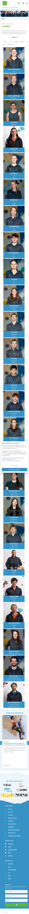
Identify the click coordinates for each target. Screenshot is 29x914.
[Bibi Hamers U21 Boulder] (14, 189)
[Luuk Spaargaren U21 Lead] (14, 242)
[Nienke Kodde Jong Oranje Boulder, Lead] (14, 507)
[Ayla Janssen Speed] (14, 137)
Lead (11, 41)
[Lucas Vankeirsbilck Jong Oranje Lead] (14, 401)
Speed (22, 41)
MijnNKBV (12, 9)
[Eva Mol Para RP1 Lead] (14, 560)
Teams (7, 24)
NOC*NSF (10, 864)
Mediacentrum (12, 833)
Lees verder (6, 765)
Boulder (16, 41)
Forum (18, 9)
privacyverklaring (8, 460)
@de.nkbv (10, 844)
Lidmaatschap (5, 7)
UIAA (9, 867)
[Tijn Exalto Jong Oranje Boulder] (14, 348)
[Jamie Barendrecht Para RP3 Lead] (14, 613)
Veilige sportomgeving (13, 830)
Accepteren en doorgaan (14, 469)
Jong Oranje (10, 44)
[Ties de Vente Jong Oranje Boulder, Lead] (14, 533)
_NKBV (9, 847)
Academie (10, 821)
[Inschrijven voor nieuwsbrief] (16, 904)
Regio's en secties (12, 818)
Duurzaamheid (12, 824)
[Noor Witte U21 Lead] (14, 163)
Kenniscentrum (5, 9)
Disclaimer (4, 910)
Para (4, 44)
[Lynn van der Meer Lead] (14, 57)
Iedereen (5, 41)
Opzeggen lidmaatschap (14, 836)
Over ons (10, 812)
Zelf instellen (14, 465)
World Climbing (12, 870)
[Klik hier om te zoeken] (19, 3)
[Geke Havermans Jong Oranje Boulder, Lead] (14, 480)
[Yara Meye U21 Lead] (14, 269)
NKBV (9, 853)
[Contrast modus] (27, 3)
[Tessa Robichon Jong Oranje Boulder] (14, 295)
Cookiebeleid (5, 912)
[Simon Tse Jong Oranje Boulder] (14, 375)
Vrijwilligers (11, 827)
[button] (23, 3)
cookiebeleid (17, 460)
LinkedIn (10, 855)
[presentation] (1, 743)
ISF (9, 873)
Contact (10, 809)
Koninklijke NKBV (12, 850)
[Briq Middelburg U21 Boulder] (14, 216)
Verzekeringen (14, 7)
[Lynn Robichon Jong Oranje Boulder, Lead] (14, 428)
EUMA (9, 878)
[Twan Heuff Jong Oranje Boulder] (14, 322)
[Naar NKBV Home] (5, 3)
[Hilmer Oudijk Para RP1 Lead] (14, 586)
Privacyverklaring (13, 910)
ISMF (9, 875)
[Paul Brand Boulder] (14, 110)
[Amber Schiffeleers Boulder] (14, 84)
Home (3, 24)
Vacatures (10, 815)
